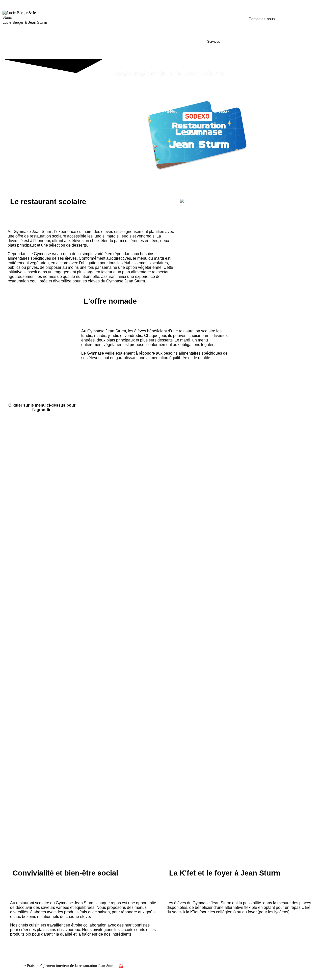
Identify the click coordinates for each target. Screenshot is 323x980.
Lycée (157, 41)
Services (213, 41)
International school (184, 41)
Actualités (259, 41)
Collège (138, 41)
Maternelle (91, 41)
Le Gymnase (65, 41)
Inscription (236, 41)
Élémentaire (116, 41)
